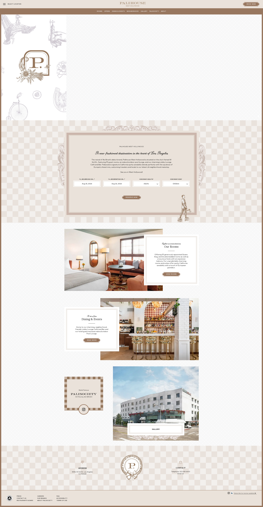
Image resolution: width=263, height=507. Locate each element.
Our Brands (42, 498)
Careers (40, 496)
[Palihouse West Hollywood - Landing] (133, 4)
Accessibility (62, 498)
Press (19, 496)
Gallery (144, 11)
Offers (107, 11)
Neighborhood (133, 11)
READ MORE (92, 340)
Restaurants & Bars (25, 500)
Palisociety (154, 11)
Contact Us (21, 498)
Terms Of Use (62, 500)
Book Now (251, 4)
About (163, 11)
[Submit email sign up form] (255, 492)
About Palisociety (44, 500)
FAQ (58, 496)
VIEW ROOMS (171, 274)
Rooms (99, 11)
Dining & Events (118, 11)
